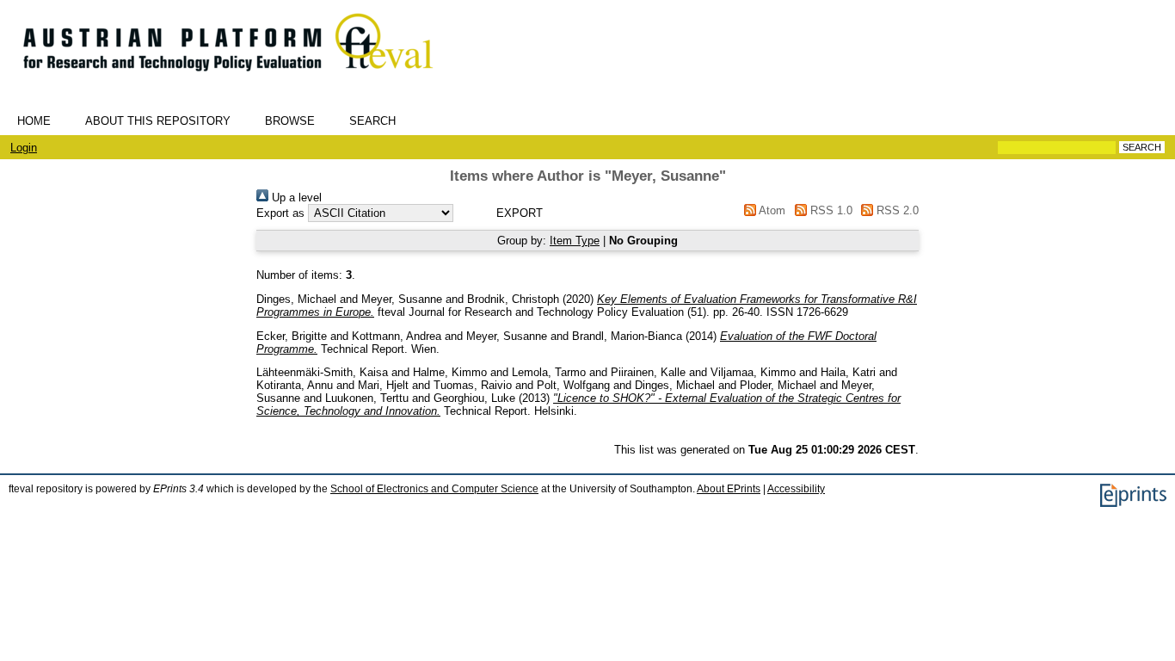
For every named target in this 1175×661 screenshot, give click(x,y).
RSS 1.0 (829, 210)
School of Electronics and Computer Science (434, 489)
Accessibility (796, 489)
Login (23, 147)
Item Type (575, 240)
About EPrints (728, 489)
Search (372, 120)
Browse (290, 120)
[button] (519, 213)
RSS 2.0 (896, 210)
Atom (770, 210)
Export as (280, 213)
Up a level (295, 197)
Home (34, 120)
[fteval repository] (240, 78)
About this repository (158, 120)
